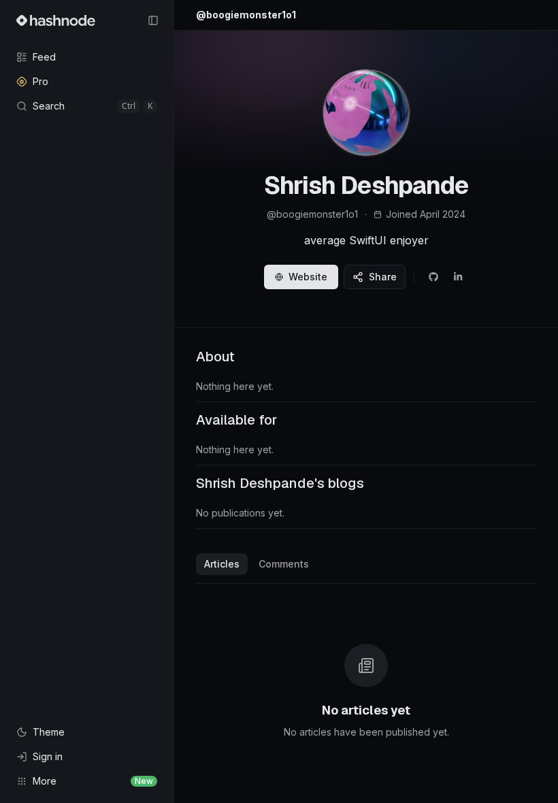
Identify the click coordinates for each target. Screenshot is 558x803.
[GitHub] (433, 277)
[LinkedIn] (458, 277)
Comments (284, 564)
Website (308, 276)
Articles (222, 564)
